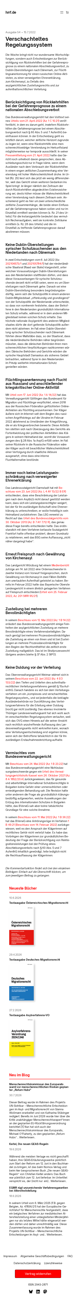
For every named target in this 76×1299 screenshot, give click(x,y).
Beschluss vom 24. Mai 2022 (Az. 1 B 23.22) (36, 763)
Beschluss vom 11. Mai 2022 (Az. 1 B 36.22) (44, 817)
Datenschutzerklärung (27, 1263)
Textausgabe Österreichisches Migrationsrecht (38, 902)
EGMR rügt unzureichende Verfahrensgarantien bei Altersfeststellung (38, 1189)
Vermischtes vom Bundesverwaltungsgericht (28, 755)
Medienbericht (60, 565)
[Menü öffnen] (62, 12)
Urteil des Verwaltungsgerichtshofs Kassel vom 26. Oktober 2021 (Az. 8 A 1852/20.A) (38, 775)
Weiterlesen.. (27, 1137)
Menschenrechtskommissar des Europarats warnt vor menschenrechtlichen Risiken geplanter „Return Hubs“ (39, 1087)
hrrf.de (11, 12)
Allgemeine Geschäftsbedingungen (42, 1256)
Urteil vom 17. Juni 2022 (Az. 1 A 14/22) (33, 394)
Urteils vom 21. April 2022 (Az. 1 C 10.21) (35, 120)
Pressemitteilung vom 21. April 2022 (28, 155)
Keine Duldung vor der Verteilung (33, 667)
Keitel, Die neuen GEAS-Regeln (28, 1144)
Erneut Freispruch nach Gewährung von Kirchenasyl (35, 556)
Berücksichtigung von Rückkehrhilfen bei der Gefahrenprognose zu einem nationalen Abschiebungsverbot (37, 106)
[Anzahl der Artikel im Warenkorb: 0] (67, 12)
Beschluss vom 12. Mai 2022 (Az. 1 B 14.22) (44, 620)
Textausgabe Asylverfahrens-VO (29, 1015)
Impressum (10, 1256)
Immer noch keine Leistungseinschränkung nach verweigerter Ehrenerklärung (32, 477)
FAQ (70, 1256)
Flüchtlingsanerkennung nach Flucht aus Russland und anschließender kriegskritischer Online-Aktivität (36, 384)
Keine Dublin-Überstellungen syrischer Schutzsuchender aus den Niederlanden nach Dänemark (36, 248)
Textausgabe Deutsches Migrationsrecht (34, 959)
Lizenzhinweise (53, 1263)
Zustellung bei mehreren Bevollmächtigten (26, 611)
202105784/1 (35, 263)
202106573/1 (13, 263)
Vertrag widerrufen (38, 1274)
